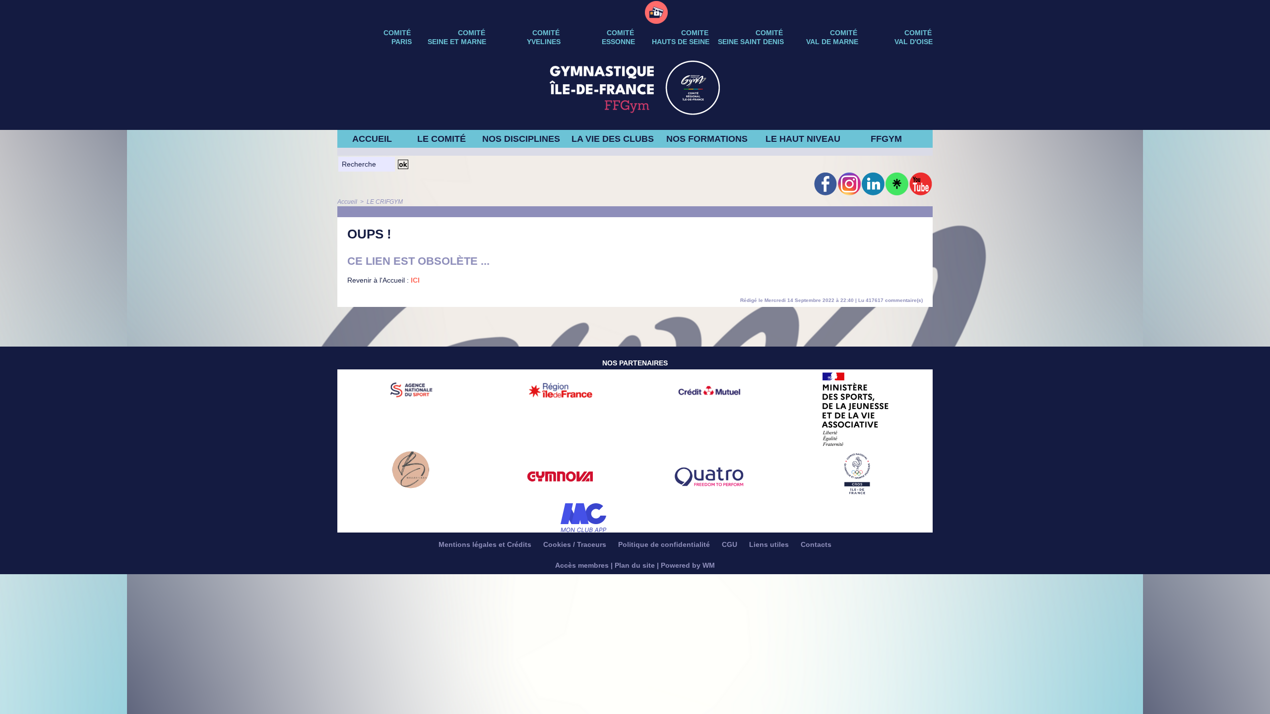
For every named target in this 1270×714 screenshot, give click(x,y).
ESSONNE (618, 42)
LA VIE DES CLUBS (613, 139)
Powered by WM (688, 565)
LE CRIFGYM (385, 201)
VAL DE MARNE (832, 42)
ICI (415, 280)
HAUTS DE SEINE (680, 42)
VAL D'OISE (913, 42)
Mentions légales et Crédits (486, 544)
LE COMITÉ (441, 139)
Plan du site (635, 565)
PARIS (401, 42)
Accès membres (582, 565)
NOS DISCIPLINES (521, 139)
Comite (694, 33)
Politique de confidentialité (665, 544)
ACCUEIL (372, 139)
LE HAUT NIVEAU (802, 139)
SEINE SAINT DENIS (751, 42)
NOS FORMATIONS (707, 139)
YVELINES (544, 42)
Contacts (816, 544)
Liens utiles (770, 544)
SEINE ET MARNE (457, 42)
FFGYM (886, 139)
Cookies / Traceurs (575, 544)
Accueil (347, 201)
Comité (918, 33)
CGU (730, 544)
